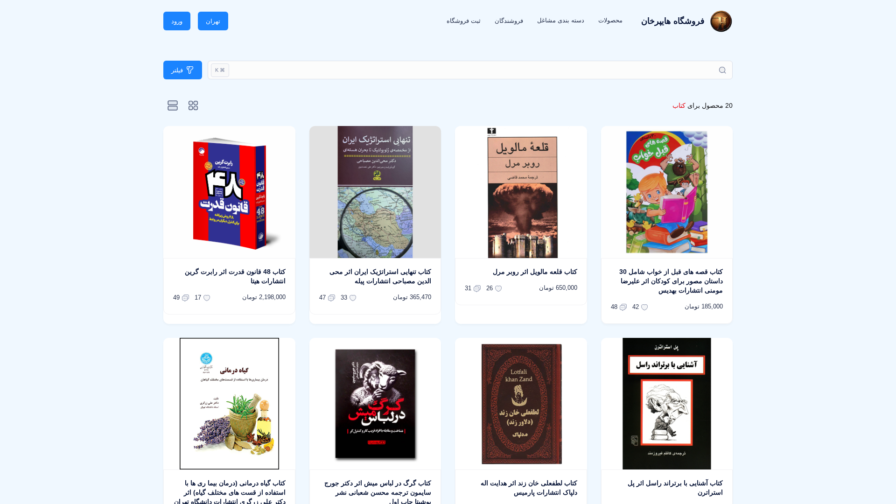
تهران (213, 21)
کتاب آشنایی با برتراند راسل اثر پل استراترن (675, 487)
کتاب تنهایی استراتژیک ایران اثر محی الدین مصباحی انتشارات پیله (380, 276)
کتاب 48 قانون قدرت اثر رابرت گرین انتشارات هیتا (235, 276)
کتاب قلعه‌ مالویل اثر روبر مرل (535, 271)
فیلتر (177, 70)
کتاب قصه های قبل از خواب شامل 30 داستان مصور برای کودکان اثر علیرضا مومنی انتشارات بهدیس (671, 281)
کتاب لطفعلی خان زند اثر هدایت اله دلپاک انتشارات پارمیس (529, 487)
